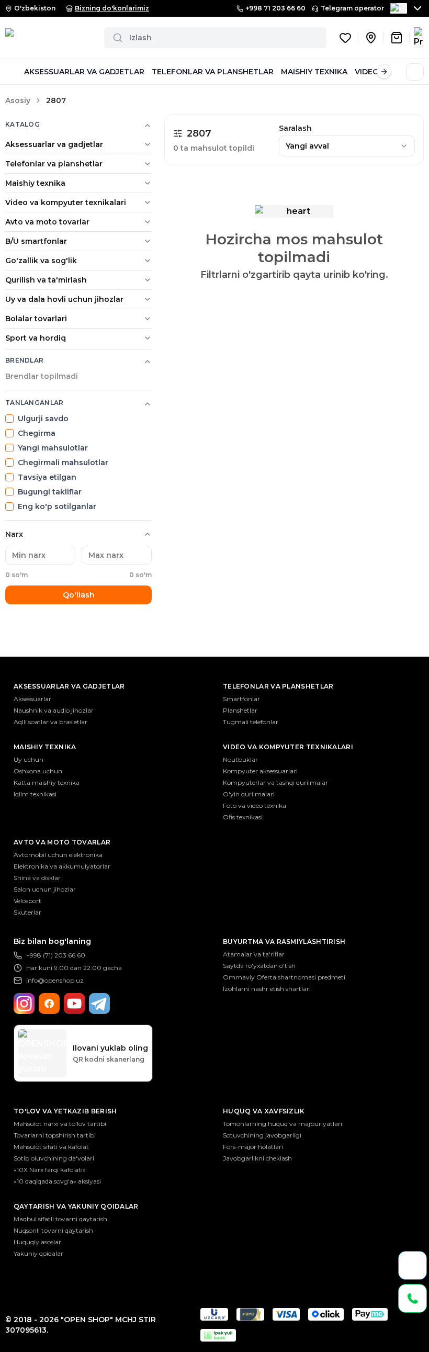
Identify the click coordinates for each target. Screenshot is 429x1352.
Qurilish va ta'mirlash (46, 280)
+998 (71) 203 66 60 (55, 955)
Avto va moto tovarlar (47, 222)
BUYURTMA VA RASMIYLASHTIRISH (284, 941)
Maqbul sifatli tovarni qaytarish (60, 1219)
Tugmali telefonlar (250, 722)
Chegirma (36, 433)
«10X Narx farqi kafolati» (50, 1170)
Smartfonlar (241, 699)
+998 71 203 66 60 (275, 8)
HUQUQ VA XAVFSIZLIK (264, 1111)
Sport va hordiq (35, 338)
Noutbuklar (240, 759)
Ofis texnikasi (243, 817)
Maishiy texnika (35, 183)
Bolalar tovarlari (36, 318)
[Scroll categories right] (384, 71)
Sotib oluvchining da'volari (54, 1158)
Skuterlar (27, 912)
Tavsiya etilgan (47, 477)
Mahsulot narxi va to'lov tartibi (60, 1124)
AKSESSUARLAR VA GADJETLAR (84, 71)
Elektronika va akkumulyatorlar (62, 866)
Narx (14, 534)
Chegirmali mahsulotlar (63, 462)
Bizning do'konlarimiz (112, 8)
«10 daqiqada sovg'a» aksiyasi (57, 1181)
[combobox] (347, 146)
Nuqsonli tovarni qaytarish (53, 1230)
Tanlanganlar (34, 403)
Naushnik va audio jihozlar (54, 710)
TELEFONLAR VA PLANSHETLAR (213, 71)
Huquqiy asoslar (37, 1242)
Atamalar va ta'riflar (254, 954)
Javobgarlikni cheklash (257, 1158)
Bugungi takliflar (50, 492)
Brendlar (24, 360)
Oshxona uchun (38, 771)
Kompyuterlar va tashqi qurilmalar (275, 782)
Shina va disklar (37, 878)
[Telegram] (99, 1003)
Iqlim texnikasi (35, 794)
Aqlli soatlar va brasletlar (50, 722)
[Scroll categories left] (12, 71)
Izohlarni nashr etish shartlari (267, 989)
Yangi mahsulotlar (53, 448)
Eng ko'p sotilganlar (57, 506)
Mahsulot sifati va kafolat (51, 1147)
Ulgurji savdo (43, 418)
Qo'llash (79, 595)
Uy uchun (28, 759)
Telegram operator (352, 8)
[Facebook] (49, 1003)
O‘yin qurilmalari (249, 794)
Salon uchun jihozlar (45, 889)
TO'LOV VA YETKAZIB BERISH (65, 1111)
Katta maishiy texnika (47, 782)
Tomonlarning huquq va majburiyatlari (282, 1124)
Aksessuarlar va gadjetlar (54, 144)
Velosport (27, 901)
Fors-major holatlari (253, 1147)
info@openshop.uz (55, 980)
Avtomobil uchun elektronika (58, 855)
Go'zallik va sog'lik (41, 260)
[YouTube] (74, 1003)
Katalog (22, 124)
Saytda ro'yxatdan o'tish (259, 966)
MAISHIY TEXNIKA (314, 71)
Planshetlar (240, 710)
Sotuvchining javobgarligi (262, 1135)
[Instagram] (24, 1003)
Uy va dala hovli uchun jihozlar (64, 299)
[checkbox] (9, 418)
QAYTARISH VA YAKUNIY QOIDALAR (76, 1206)
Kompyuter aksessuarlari (260, 771)
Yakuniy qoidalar (38, 1253)
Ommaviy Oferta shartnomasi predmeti (284, 977)
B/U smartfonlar (36, 241)
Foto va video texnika (254, 805)
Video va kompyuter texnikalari (65, 202)
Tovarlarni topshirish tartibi (55, 1135)
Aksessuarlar (32, 699)
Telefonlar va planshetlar (54, 163)
